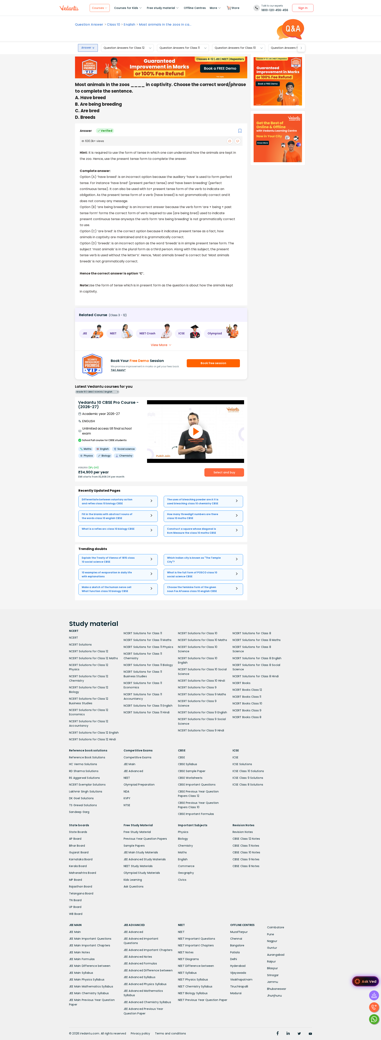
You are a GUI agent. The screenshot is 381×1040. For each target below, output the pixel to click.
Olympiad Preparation (139, 785)
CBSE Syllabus (187, 764)
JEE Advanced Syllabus (139, 977)
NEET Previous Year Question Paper (202, 1000)
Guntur (272, 948)
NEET (127, 778)
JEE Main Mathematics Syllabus (91, 986)
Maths (182, 852)
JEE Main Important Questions (90, 939)
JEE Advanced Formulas (140, 963)
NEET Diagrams (188, 959)
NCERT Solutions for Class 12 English (94, 733)
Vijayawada (238, 973)
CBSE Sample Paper (191, 771)
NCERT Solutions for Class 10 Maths (202, 640)
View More (159, 345)
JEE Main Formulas (82, 959)
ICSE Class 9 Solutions (248, 778)
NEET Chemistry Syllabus (195, 986)
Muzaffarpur (239, 932)
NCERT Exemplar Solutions (87, 785)
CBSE (181, 757)
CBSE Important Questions (197, 785)
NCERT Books (241, 683)
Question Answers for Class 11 (180, 48)
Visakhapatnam (241, 979)
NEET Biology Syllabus (193, 993)
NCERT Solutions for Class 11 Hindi (147, 712)
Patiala (235, 952)
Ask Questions (134, 886)
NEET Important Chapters (196, 945)
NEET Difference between (196, 966)
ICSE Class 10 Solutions (248, 771)
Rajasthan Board (80, 886)
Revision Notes (243, 832)
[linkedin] (288, 1034)
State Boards (78, 832)
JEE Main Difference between (89, 966)
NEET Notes (185, 952)
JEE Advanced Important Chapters (148, 950)
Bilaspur (272, 968)
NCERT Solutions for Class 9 (197, 687)
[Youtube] (310, 1034)
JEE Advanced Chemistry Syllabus (147, 1002)
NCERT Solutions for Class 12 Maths (93, 658)
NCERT (73, 638)
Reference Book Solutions (87, 757)
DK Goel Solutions (81, 798)
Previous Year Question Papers (145, 839)
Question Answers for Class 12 (124, 48)
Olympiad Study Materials (142, 873)
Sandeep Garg (79, 812)
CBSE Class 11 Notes (246, 846)
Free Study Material (137, 832)
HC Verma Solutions (83, 764)
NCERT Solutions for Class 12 (88, 651)
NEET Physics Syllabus (193, 979)
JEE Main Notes (79, 952)
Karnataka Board (80, 859)
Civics (182, 880)
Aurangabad (276, 955)
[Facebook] (278, 1033)
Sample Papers (134, 846)
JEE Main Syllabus (81, 973)
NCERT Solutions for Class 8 (252, 633)
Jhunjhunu (274, 996)
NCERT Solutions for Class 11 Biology (148, 665)
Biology (183, 839)
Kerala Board (78, 866)
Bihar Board (77, 846)
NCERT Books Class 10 (247, 703)
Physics (183, 832)
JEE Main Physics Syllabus (86, 979)
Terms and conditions (170, 1033)
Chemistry (185, 846)
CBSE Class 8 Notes (246, 866)
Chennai (236, 939)
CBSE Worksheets (190, 778)
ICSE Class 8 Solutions (248, 785)
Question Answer (89, 24)
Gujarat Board (79, 852)
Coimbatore (275, 927)
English (129, 24)
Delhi (233, 959)
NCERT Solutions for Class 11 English (148, 706)
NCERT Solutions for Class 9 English (202, 712)
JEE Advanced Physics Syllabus (145, 984)
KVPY (127, 798)
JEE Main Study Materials (141, 852)
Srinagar (273, 975)
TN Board (75, 900)
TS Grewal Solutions (83, 805)
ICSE (236, 757)
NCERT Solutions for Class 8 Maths (257, 640)
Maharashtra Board (82, 873)
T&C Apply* (118, 370)
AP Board (75, 839)
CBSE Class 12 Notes (246, 839)
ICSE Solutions (242, 764)
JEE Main (130, 764)
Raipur (271, 961)
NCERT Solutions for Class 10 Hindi (201, 681)
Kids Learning (133, 880)
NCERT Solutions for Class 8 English (257, 658)
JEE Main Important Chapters (89, 945)
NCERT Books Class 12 (247, 690)
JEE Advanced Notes (138, 957)
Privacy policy (140, 1033)
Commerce (186, 866)
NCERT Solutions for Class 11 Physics (148, 647)
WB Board (76, 914)
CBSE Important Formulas (196, 814)
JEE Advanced (133, 771)
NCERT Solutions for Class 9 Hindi (201, 730)
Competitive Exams (137, 757)
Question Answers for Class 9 (291, 48)
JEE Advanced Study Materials (145, 859)
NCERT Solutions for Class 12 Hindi (92, 739)
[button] (91, 333)
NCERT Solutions (80, 645)
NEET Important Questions (196, 939)
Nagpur (272, 941)
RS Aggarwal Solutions (84, 778)
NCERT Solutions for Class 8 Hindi (256, 676)
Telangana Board (81, 893)
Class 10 (113, 24)
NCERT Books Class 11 (247, 697)
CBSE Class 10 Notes (246, 852)
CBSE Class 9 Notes (246, 859)
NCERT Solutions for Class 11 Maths (148, 640)
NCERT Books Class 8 (247, 717)
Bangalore (237, 945)
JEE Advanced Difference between (148, 970)
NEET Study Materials (138, 866)
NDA (126, 791)
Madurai (235, 993)
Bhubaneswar (276, 989)
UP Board (75, 907)
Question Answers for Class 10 (235, 48)
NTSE (127, 805)
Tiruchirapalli (239, 986)
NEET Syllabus (187, 973)
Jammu (272, 982)
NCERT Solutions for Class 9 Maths (202, 694)
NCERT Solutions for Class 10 (197, 633)
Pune (270, 934)
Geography (186, 873)
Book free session (213, 363)
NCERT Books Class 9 (247, 710)
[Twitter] (299, 1034)
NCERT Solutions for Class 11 (143, 633)
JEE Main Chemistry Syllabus (89, 993)
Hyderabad (238, 966)
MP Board (75, 880)
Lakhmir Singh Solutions (85, 791)
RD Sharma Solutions (83, 771)
